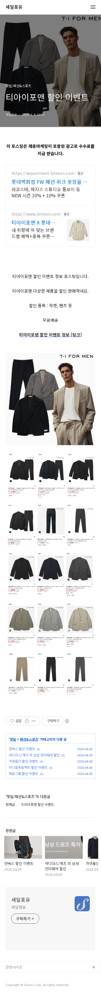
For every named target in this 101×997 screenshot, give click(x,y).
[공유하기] (26, 721)
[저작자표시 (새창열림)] (66, 721)
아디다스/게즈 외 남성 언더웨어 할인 (34, 754)
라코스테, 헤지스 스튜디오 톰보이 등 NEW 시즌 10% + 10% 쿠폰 (46, 192)
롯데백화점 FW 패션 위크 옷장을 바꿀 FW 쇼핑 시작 (50, 181)
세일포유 (14, 7)
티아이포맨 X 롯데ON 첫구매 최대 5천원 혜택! (33, 222)
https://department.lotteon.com (43, 173)
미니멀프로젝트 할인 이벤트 (28, 767)
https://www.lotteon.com (36, 214)
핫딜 (13, 739)
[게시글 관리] (33, 721)
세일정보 (18, 907)
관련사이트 (14, 967)
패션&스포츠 (29, 739)
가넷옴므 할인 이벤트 (23, 761)
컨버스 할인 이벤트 (22, 748)
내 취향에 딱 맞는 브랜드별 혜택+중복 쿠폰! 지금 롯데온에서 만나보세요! (34, 233)
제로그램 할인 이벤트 (23, 773)
